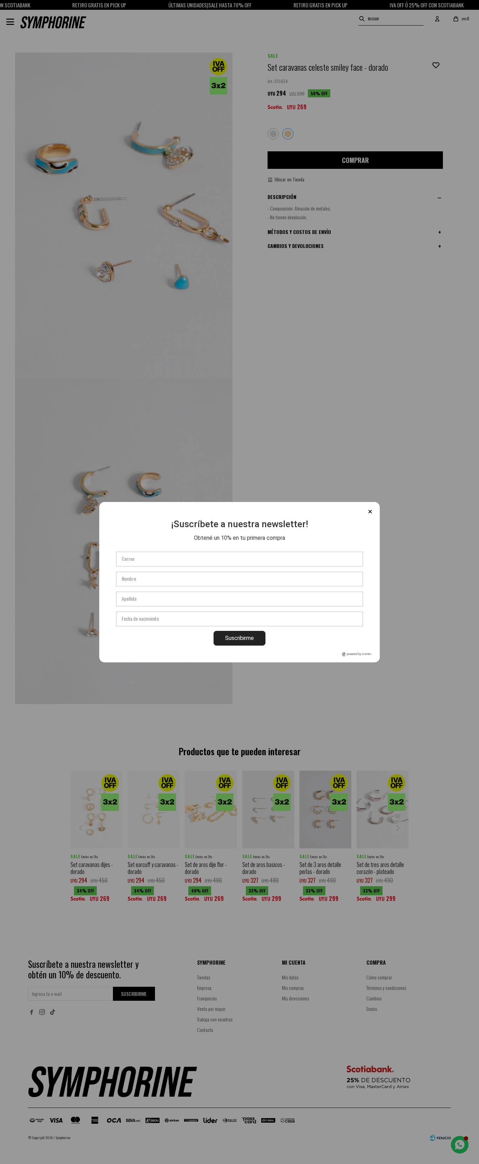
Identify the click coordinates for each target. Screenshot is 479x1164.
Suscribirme (239, 638)
